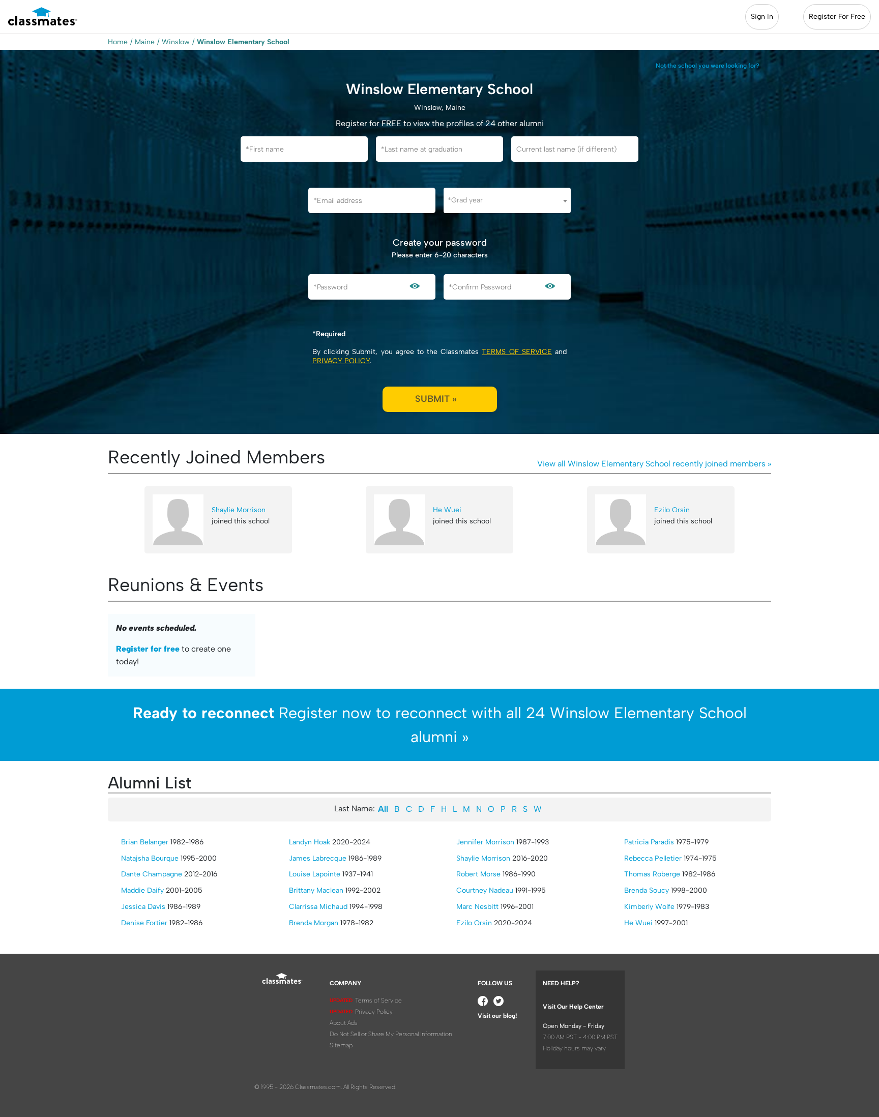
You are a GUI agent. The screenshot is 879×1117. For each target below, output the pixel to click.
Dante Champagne (151, 874)
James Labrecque (317, 858)
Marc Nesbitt (477, 906)
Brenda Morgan (313, 923)
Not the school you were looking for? (707, 65)
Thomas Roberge (652, 874)
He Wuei (447, 510)
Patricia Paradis (649, 842)
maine (145, 42)
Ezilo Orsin (672, 510)
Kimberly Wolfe (649, 906)
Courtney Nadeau (484, 890)
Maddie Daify (142, 890)
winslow (176, 42)
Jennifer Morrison (485, 842)
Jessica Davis (143, 906)
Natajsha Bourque (150, 858)
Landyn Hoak (309, 842)
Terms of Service (516, 351)
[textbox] (507, 200)
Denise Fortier (144, 923)
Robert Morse (478, 874)
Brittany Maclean (316, 890)
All (383, 809)
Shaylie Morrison (239, 510)
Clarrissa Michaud (318, 906)
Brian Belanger (144, 842)
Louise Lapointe (314, 874)
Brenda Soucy (646, 890)
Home (118, 42)
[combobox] (507, 200)
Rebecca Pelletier (653, 858)
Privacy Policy (341, 361)
